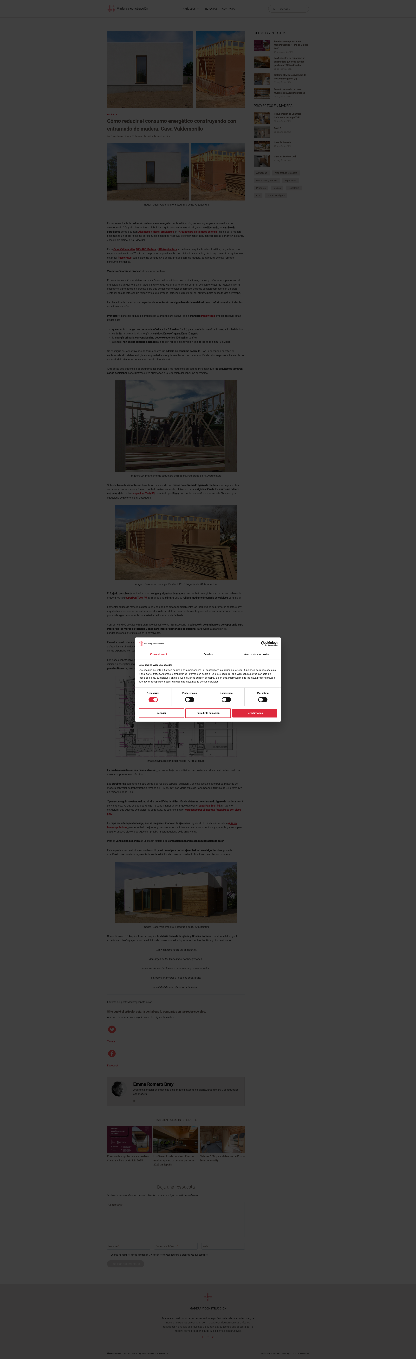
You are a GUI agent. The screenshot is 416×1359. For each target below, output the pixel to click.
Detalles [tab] (208, 654)
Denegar (161, 713)
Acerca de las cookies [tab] (256, 654)
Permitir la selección (208, 713)
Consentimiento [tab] (159, 654)
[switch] (189, 699)
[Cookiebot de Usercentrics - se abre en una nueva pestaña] (263, 643)
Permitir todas (255, 713)
